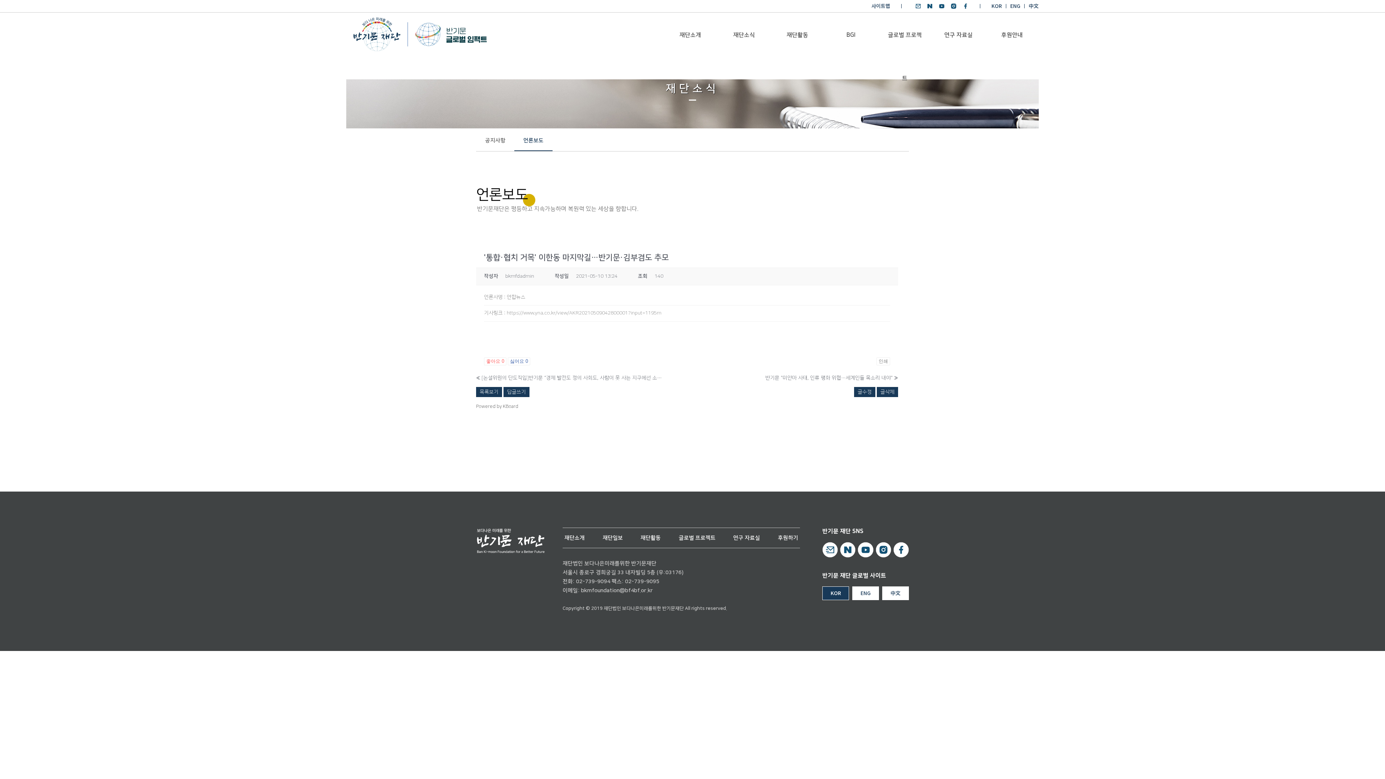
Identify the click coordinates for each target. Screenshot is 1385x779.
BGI (851, 35)
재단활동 (797, 35)
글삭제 (887, 392)
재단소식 (744, 35)
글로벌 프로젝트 (905, 44)
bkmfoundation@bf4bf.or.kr (617, 590)
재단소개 (690, 35)
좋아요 (495, 361)
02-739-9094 (593, 581)
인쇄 (883, 361)
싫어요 (519, 361)
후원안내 (1012, 35)
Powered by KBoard (497, 406)
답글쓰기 (516, 392)
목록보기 (489, 392)
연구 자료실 (958, 35)
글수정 (865, 392)
